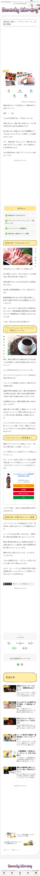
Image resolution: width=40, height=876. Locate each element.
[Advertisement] (20, 47)
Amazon (24, 485)
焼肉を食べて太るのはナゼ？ (17, 215)
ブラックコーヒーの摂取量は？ (17, 228)
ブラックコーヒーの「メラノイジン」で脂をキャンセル (19, 222)
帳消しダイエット (29, 584)
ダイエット (8, 584)
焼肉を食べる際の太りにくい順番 (18, 233)
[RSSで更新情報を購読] (21, 664)
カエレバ (26, 480)
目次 (18, 208)
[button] (25, 96)
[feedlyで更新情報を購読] (18, 664)
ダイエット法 (18, 584)
